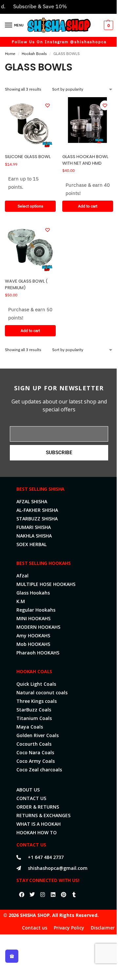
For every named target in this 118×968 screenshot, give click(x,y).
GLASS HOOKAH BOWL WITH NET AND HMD (85, 159)
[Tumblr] (74, 894)
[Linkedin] (53, 894)
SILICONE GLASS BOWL (27, 156)
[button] (107, 25)
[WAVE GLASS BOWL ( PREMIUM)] (30, 247)
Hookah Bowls (34, 53)
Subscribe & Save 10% (35, 6)
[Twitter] (32, 894)
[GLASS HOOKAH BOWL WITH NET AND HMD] (87, 122)
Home (10, 53)
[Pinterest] (63, 894)
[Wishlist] (47, 105)
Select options (30, 206)
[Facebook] (21, 894)
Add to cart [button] (87, 206)
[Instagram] (42, 894)
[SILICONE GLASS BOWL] (30, 122)
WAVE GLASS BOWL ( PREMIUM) (26, 284)
